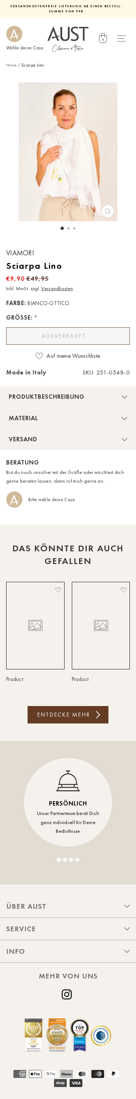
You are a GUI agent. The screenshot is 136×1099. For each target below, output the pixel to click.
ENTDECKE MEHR (63, 714)
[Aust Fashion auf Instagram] (68, 994)
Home (11, 65)
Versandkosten (57, 288)
